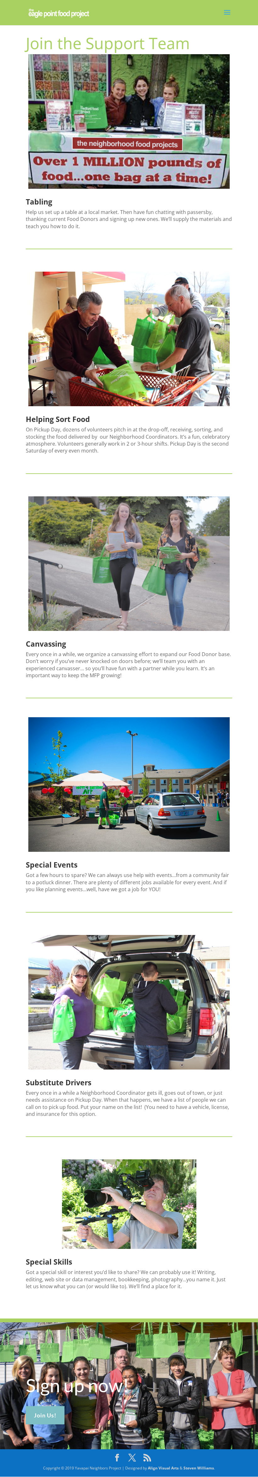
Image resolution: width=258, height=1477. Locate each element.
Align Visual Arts (163, 1468)
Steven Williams (198, 1468)
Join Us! (45, 1415)
